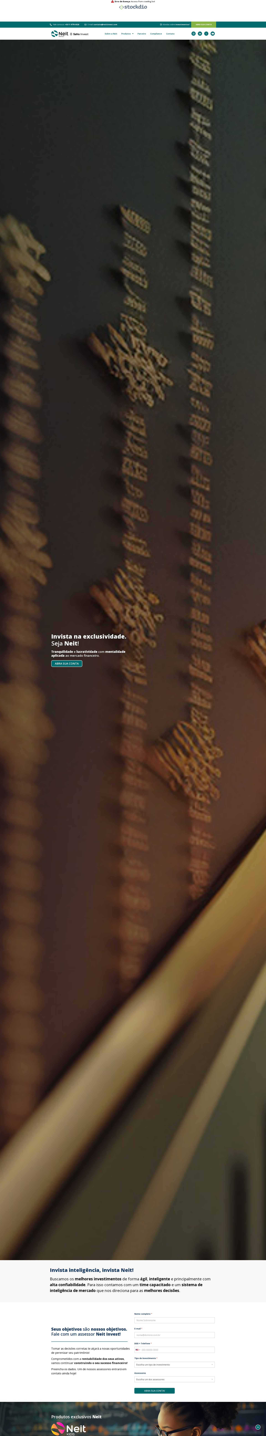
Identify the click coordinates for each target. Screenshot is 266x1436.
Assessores (140, 1373)
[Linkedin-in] (200, 34)
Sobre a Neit (111, 33)
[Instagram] (193, 34)
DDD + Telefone (143, 1343)
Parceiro (142, 33)
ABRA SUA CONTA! (154, 1390)
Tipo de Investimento (146, 1358)
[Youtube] (213, 34)
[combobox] (138, 1350)
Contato (170, 33)
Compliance (156, 33)
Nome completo (143, 1314)
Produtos (126, 33)
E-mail (138, 1328)
